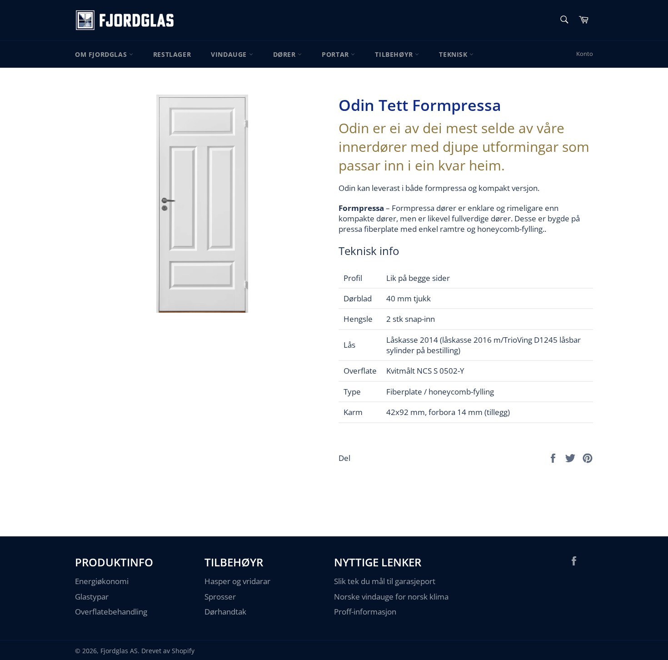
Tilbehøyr (395, 54)
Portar (336, 54)
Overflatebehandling (111, 611)
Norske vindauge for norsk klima (391, 596)
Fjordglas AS (119, 650)
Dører (285, 54)
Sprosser (220, 596)
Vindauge (230, 54)
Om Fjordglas (102, 54)
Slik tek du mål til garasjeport (384, 581)
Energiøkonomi (102, 581)
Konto (584, 54)
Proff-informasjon (365, 611)
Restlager (172, 54)
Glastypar (92, 596)
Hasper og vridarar (237, 581)
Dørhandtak (225, 611)
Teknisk (454, 54)
